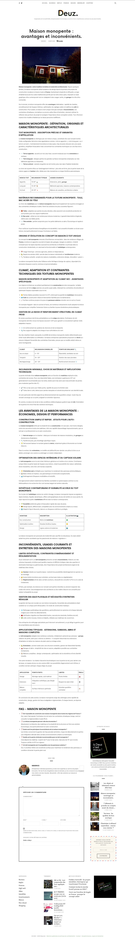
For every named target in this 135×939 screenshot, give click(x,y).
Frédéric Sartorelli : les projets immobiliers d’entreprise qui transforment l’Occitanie (79, 882)
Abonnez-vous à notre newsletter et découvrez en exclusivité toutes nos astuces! (103, 842)
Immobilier (22, 894)
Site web (63, 820)
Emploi (21, 882)
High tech (22, 888)
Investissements (24, 897)
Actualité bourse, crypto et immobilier (92, 936)
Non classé (23, 903)
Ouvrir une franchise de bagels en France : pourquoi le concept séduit (80, 894)
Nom (25, 820)
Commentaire (28, 796)
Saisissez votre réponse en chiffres (35, 837)
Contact (78, 936)
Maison (43, 41)
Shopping (22, 906)
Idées (21, 891)
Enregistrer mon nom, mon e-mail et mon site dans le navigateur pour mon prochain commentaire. (50, 831)
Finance (21, 885)
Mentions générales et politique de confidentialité (61, 936)
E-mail (44, 820)
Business (22, 880)
